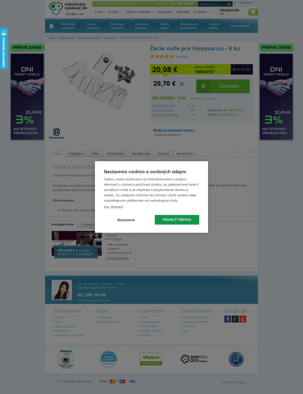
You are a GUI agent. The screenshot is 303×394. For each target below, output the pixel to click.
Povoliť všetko (177, 219)
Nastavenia (126, 219)
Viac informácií (113, 207)
